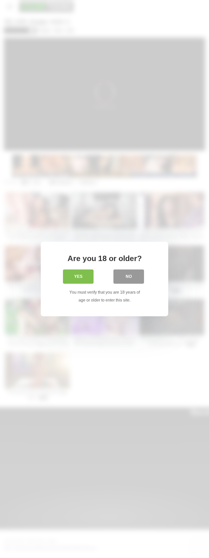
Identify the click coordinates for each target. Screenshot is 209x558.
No (129, 276)
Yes (78, 276)
